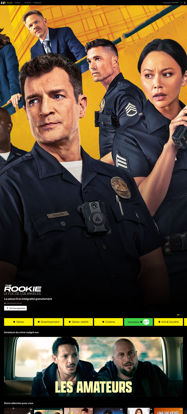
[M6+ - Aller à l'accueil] (3, 2)
